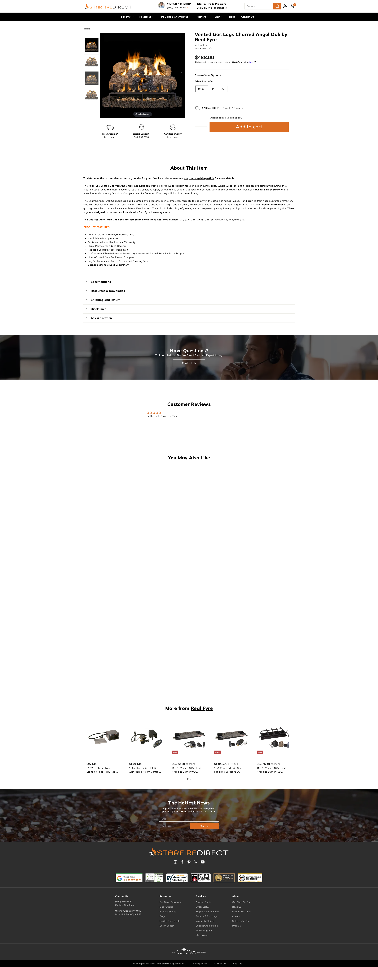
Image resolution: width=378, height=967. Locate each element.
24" (213, 88)
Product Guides (167, 911)
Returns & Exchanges (207, 916)
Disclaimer (98, 309)
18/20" (202, 88)
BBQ (218, 16)
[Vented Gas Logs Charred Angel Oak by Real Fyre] (91, 78)
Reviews (236, 906)
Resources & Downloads (108, 291)
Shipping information (207, 911)
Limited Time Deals (169, 921)
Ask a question (101, 318)
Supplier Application (207, 925)
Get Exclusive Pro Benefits (212, 7)
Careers (236, 916)
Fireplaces (145, 16)
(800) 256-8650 (123, 901)
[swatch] (91, 45)
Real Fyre (203, 45)
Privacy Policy (200, 963)
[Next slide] (182, 74)
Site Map (237, 963)
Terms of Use (220, 963)
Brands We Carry (241, 911)
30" (223, 88)
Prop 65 (236, 925)
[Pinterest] (189, 862)
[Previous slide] (103, 74)
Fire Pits (126, 16)
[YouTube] (203, 862)
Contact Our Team (125, 905)
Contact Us (247, 16)
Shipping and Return (105, 300)
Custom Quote (203, 902)
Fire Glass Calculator (170, 902)
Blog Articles (166, 906)
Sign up (204, 826)
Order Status (203, 906)
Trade (232, 16)
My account (202, 935)
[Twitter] (196, 862)
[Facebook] (182, 862)
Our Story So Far (241, 902)
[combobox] (262, 6)
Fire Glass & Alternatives (174, 16)
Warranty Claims (205, 921)
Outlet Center (166, 925)
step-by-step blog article (199, 178)
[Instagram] (175, 862)
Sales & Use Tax (240, 921)
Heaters (202, 16)
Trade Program (204, 930)
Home (87, 28)
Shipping (214, 117)
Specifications (101, 282)
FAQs (162, 916)
